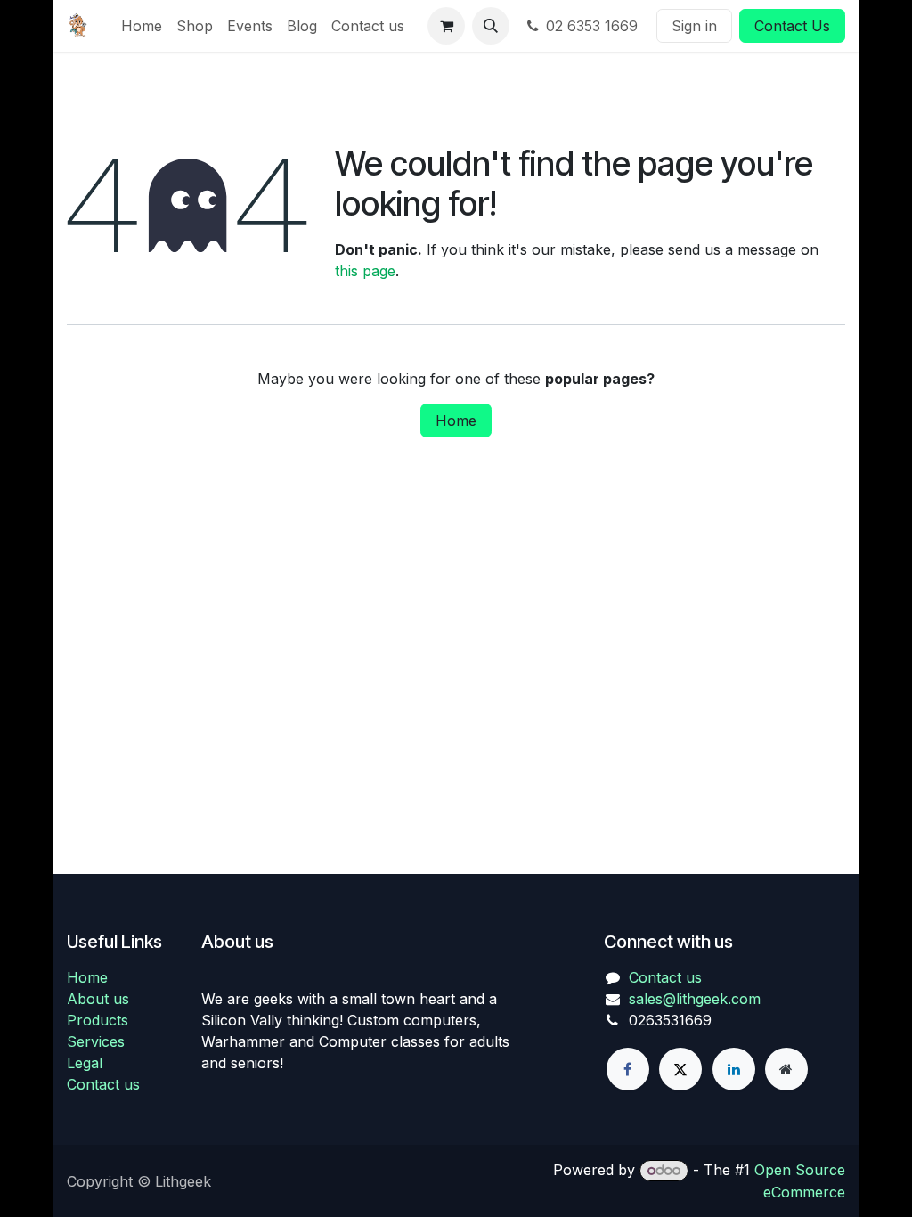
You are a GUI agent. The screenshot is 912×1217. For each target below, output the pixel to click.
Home (456, 420)
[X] (680, 1069)
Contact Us (792, 26)
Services (96, 1041)
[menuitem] (141, 26)
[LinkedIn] (733, 1069)
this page (365, 271)
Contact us (103, 1084)
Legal (84, 1063)
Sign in (694, 26)
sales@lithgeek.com (695, 999)
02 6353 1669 (594, 26)
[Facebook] (628, 1069)
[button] (490, 26)
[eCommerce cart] (446, 26)
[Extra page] (786, 1069)
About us (98, 999)
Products (97, 1020)
